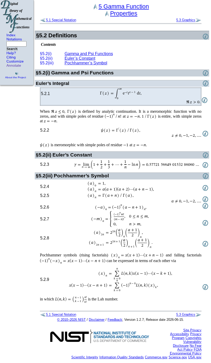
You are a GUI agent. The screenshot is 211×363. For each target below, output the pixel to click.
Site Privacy (192, 330)
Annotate (13, 65)
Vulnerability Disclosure (187, 344)
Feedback (115, 320)
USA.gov (194, 357)
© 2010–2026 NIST (71, 320)
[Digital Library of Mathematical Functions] (16, 16)
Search (12, 49)
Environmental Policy (185, 353)
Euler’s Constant (80, 58)
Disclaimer (96, 320)
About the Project (15, 77)
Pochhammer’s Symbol (86, 63)
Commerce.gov (156, 357)
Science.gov (178, 357)
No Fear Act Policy (189, 347)
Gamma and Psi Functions (89, 53)
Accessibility (179, 334)
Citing (11, 57)
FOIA (197, 349)
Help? (11, 53)
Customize (15, 61)
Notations (14, 39)
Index (10, 35)
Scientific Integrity (84, 357)
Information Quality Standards (121, 357)
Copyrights (193, 338)
